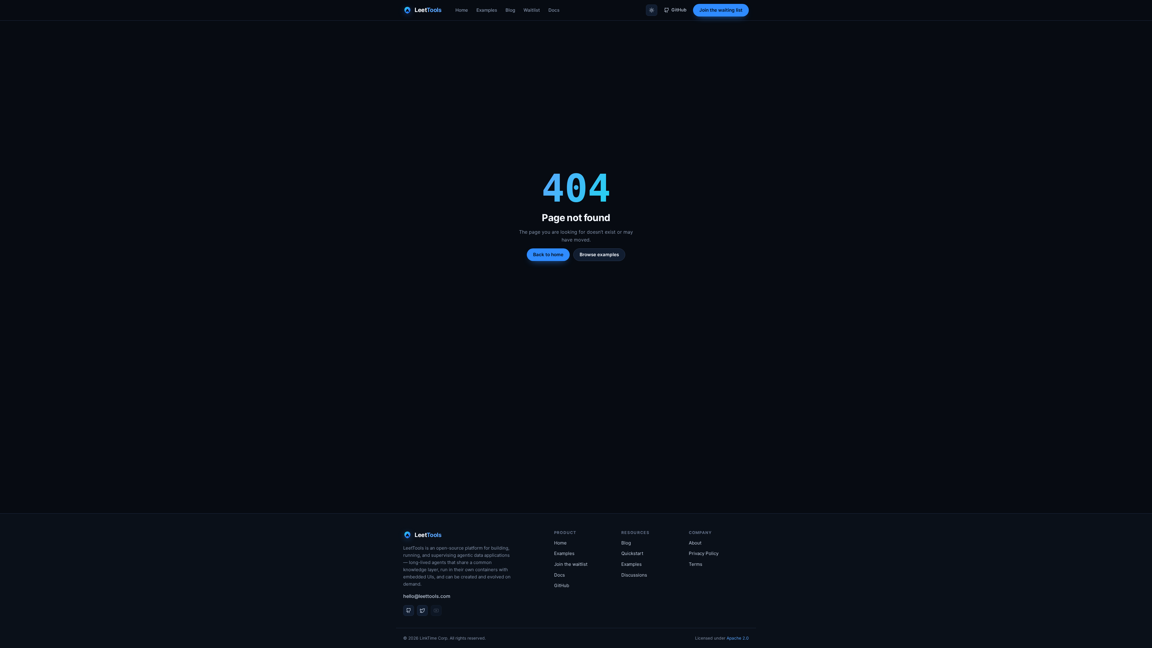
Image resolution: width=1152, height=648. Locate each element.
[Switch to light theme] (651, 10)
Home (461, 10)
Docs (554, 10)
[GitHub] (408, 610)
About (695, 543)
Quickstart (632, 553)
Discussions (634, 575)
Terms (695, 564)
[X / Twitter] (422, 610)
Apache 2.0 (738, 638)
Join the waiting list (720, 10)
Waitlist (532, 10)
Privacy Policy (703, 553)
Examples (486, 10)
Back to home (548, 254)
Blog (510, 10)
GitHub (561, 585)
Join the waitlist (570, 564)
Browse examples (599, 254)
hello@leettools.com (426, 596)
